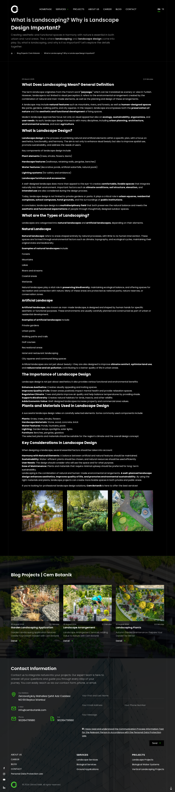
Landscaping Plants (128, 627)
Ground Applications (88, 769)
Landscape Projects (142, 759)
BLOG (119, 9)
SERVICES (61, 9)
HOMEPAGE (45, 9)
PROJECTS (78, 9)
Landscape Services (87, 759)
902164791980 (26, 720)
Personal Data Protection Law (27, 773)
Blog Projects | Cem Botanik (28, 53)
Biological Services (86, 764)
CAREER (107, 9)
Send (154, 743)
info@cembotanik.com (32, 710)
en (159, 9)
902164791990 (65, 720)
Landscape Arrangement (79, 627)
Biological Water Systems (145, 764)
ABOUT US (93, 9)
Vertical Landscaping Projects (148, 769)
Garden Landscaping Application (32, 627)
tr (163, 9)
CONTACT (131, 9)
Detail (14, 640)
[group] (42, 510)
